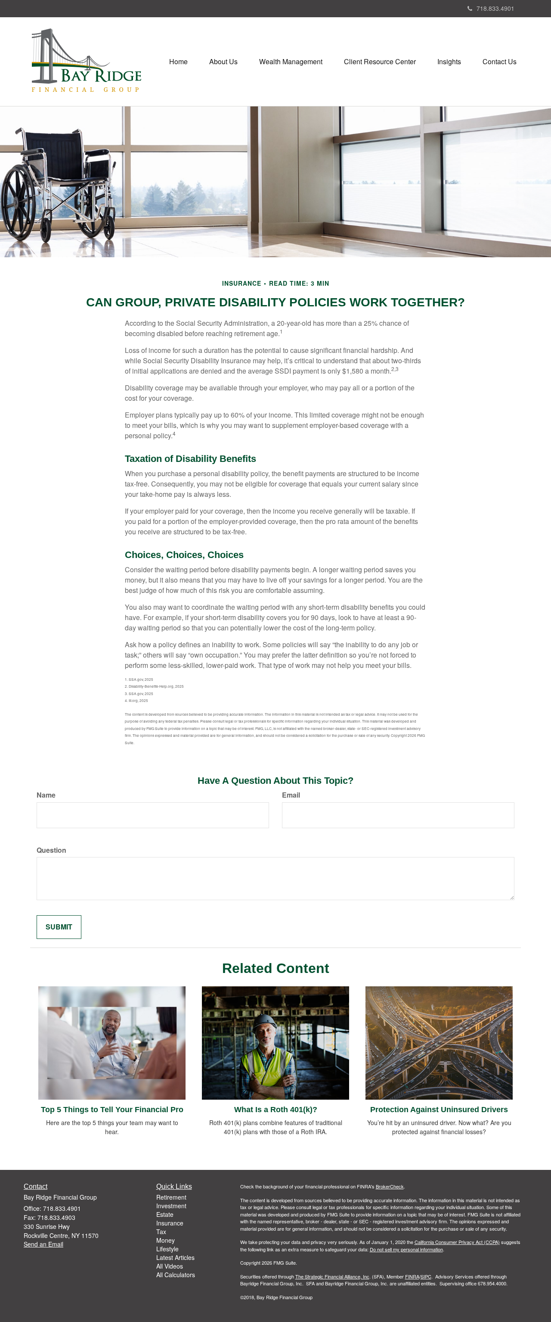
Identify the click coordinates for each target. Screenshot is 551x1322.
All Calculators (175, 1274)
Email (291, 795)
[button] (223, 62)
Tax (161, 1231)
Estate (164, 1214)
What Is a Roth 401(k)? (275, 1109)
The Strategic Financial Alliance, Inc (332, 1276)
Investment (171, 1205)
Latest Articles (175, 1257)
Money (165, 1240)
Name (46, 795)
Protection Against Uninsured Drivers (439, 1109)
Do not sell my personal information (406, 1249)
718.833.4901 (495, 8)
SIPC (426, 1276)
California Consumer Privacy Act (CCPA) (457, 1241)
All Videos (169, 1266)
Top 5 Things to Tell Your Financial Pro (112, 1109)
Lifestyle (167, 1248)
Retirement (171, 1197)
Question (51, 850)
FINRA (412, 1276)
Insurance (169, 1223)
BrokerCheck (390, 1186)
